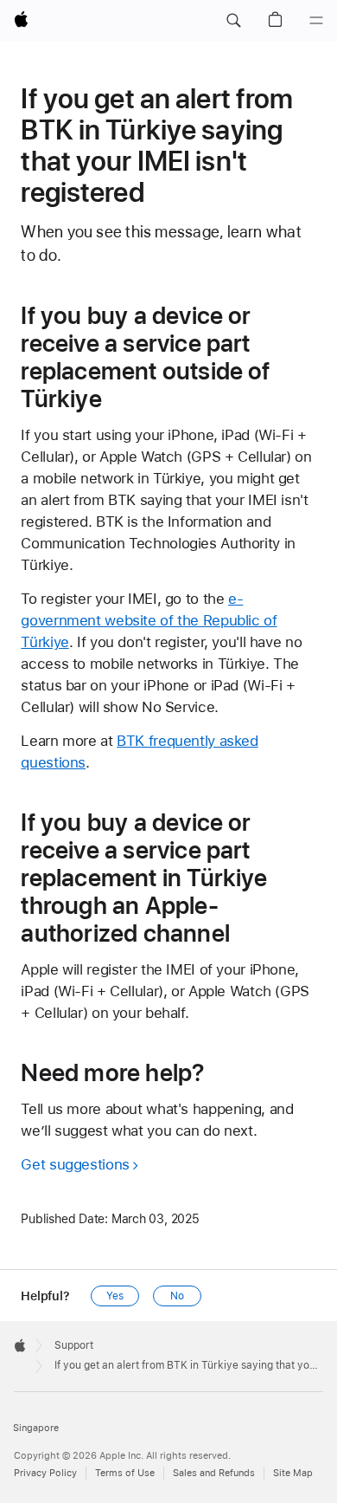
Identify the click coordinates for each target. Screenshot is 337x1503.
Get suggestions (75, 1164)
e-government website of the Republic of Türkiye (149, 620)
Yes (115, 1296)
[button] (233, 21)
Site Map (293, 1473)
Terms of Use (125, 1473)
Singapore (36, 1428)
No (177, 1296)
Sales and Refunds (214, 1473)
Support (73, 1345)
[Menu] (316, 21)
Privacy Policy (45, 1473)
